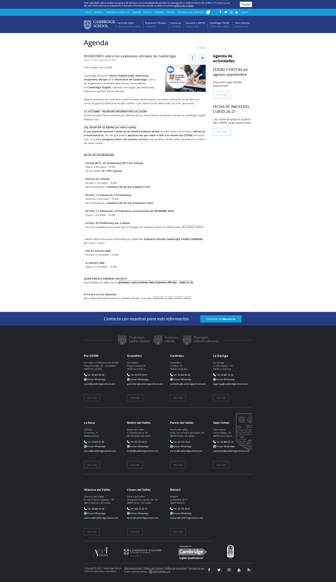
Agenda (136, 12)
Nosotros (98, 12)
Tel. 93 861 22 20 (224, 374)
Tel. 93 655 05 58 (95, 374)
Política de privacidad (176, 568)
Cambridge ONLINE (219, 22)
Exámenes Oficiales (155, 22)
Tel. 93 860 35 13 (224, 441)
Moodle (170, 12)
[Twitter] (202, 58)
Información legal (133, 568)
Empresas (176, 22)
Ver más (221, 95)
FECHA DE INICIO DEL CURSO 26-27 (231, 109)
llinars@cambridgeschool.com (143, 517)
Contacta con (221, 319)
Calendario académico (117, 12)
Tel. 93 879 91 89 (95, 441)
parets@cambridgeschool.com (186, 450)
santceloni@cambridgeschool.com (231, 450)
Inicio (88, 12)
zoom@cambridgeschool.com (99, 383)
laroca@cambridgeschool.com (100, 450)
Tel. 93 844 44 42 (181, 374)
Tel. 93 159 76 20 (181, 441)
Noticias (148, 12)
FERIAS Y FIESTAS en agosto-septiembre (230, 72)
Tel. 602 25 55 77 (138, 508)
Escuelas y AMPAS (195, 22)
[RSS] (248, 569)
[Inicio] (99, 24)
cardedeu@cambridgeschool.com (188, 383)
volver (202, 47)
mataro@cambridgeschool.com (186, 517)
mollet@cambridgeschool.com (143, 450)
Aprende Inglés (126, 22)
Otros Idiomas (242, 22)
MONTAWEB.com (161, 571)
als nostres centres (193, 227)
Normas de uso (196, 568)
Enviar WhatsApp (96, 379)
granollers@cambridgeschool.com (145, 383)
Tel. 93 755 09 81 (181, 508)
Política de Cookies (153, 568)
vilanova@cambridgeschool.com (101, 517)
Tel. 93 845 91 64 (95, 508)
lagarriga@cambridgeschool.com (230, 383)
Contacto (159, 12)
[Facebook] (192, 58)
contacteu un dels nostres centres (172, 298)
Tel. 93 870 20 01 (138, 374)
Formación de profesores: (190, 12)
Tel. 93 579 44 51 (138, 441)
